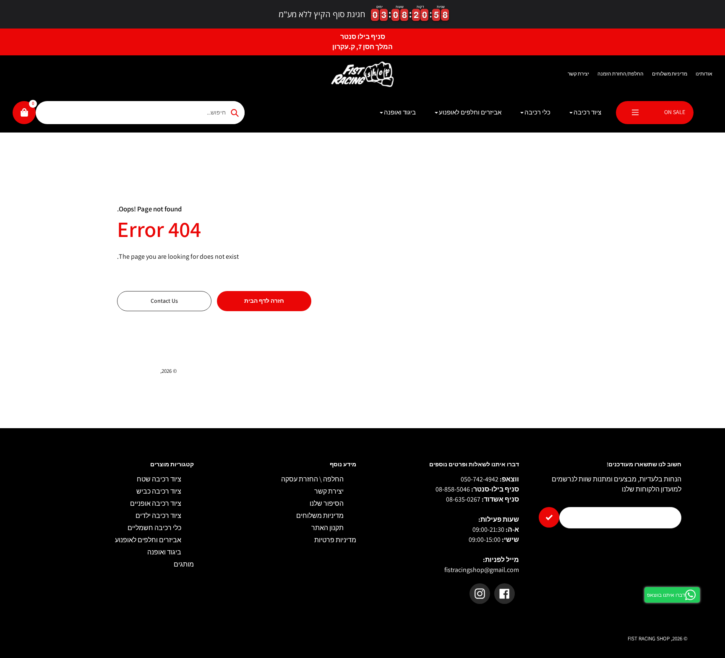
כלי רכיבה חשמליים (154, 527)
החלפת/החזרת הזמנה (620, 73)
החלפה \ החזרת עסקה (312, 479)
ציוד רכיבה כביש (158, 491)
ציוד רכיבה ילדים (158, 515)
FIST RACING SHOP (138, 371)
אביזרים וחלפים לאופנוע (148, 540)
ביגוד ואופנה (164, 552)
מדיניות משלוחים (669, 73)
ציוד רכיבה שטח (159, 479)
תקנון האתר (327, 527)
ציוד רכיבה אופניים (155, 503)
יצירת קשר (578, 73)
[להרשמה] (549, 517)
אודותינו (704, 73)
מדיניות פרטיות (335, 540)
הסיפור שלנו (327, 503)
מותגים (184, 564)
